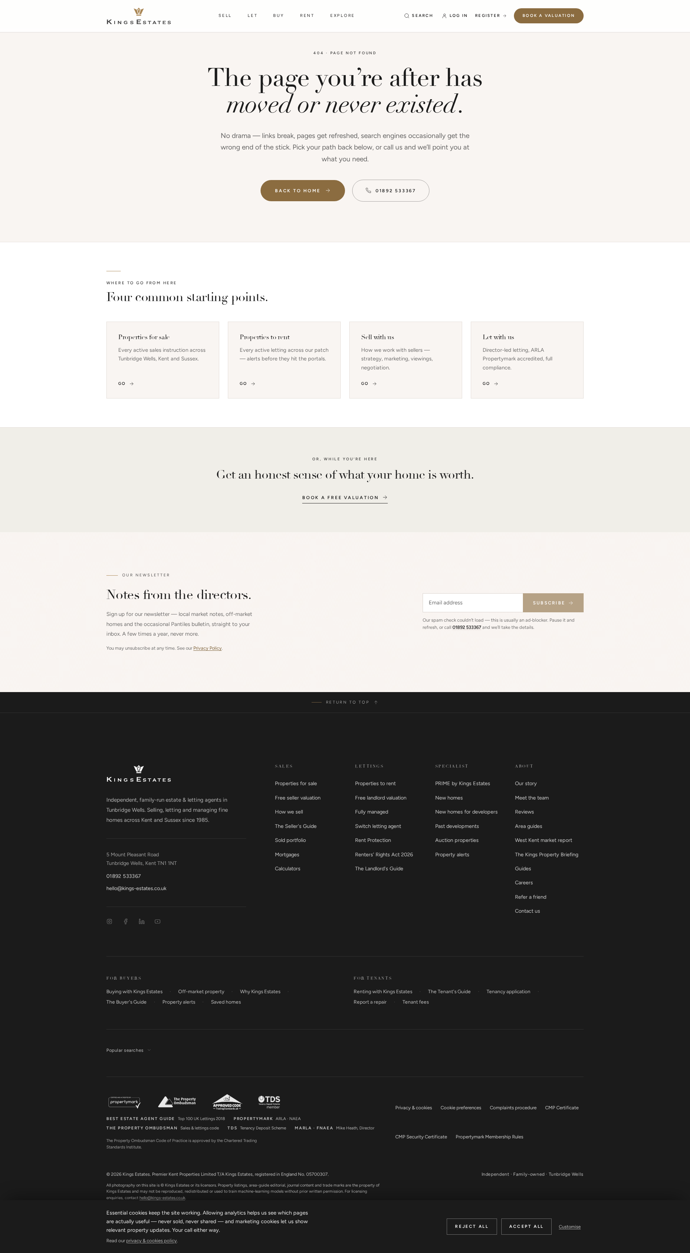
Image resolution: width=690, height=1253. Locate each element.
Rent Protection (373, 840)
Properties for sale (296, 783)
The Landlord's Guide (379, 868)
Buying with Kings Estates (134, 991)
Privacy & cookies (413, 1107)
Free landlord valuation (380, 797)
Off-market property (201, 991)
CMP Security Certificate (421, 1136)
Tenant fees (415, 1002)
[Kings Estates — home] (138, 15)
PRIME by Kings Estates (462, 783)
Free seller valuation (298, 797)
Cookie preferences (461, 1107)
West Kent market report (543, 840)
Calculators (287, 868)
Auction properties (457, 840)
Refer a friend (530, 897)
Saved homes (226, 1002)
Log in (459, 15)
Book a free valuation (340, 497)
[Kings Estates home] (138, 773)
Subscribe (549, 602)
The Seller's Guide (296, 826)
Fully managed (371, 812)
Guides (523, 868)
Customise (570, 1226)
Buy (278, 15)
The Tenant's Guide (449, 991)
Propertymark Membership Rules (489, 1136)
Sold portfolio (290, 840)
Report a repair (370, 1002)
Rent (307, 15)
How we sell (289, 812)
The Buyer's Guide (126, 1002)
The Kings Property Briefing (546, 854)
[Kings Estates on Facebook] (126, 921)
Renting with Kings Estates (383, 991)
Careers (524, 882)
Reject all (471, 1226)
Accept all (526, 1226)
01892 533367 (396, 190)
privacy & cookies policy (151, 1240)
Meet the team (532, 797)
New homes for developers (466, 812)
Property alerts (452, 854)
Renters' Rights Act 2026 (384, 854)
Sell (225, 15)
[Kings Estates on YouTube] (158, 921)
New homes (449, 797)
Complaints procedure (513, 1107)
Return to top (347, 702)
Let (252, 15)
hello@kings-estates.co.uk (136, 888)
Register (487, 15)
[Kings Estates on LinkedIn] (142, 921)
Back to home (298, 190)
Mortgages (287, 854)
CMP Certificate (562, 1107)
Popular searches (125, 1050)
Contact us (527, 911)
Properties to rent (375, 783)
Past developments (457, 826)
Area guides (528, 826)
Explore (342, 15)
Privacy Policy (207, 648)
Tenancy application (508, 991)
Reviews (524, 812)
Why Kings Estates (260, 991)
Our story (526, 783)
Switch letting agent (378, 826)
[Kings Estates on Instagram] (109, 921)
